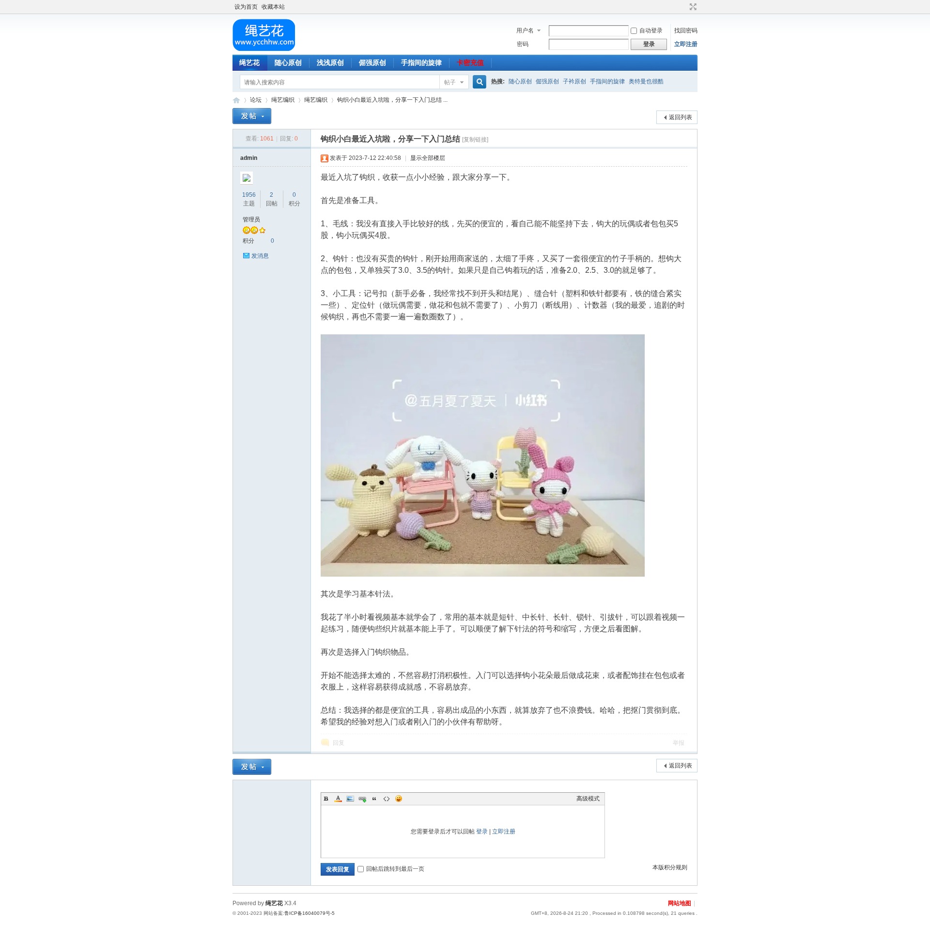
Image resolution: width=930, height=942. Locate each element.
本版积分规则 (669, 867)
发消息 (260, 255)
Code (386, 798)
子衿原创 (574, 81)
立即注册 (686, 44)
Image (350, 798)
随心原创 (288, 62)
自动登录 (651, 30)
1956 (249, 194)
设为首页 (246, 6)
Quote (374, 798)
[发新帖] (251, 116)
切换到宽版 (692, 6)
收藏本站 (273, 6)
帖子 (450, 82)
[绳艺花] (263, 49)
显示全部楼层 (427, 158)
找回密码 (686, 30)
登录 (482, 831)
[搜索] (478, 82)
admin (248, 158)
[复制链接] (475, 139)
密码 (522, 44)
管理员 (251, 219)
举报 (678, 742)
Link (362, 798)
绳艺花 (249, 62)
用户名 (525, 30)
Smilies (398, 798)
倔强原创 (372, 62)
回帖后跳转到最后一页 (395, 868)
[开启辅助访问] (684, 6)
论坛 (256, 99)
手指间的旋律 (421, 62)
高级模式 (588, 798)
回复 (338, 742)
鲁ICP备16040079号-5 (309, 913)
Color (338, 798)
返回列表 (680, 117)
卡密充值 (470, 62)
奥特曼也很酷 (646, 81)
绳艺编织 (282, 99)
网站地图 (679, 903)
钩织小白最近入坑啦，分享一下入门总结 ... (392, 99)
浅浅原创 (330, 62)
